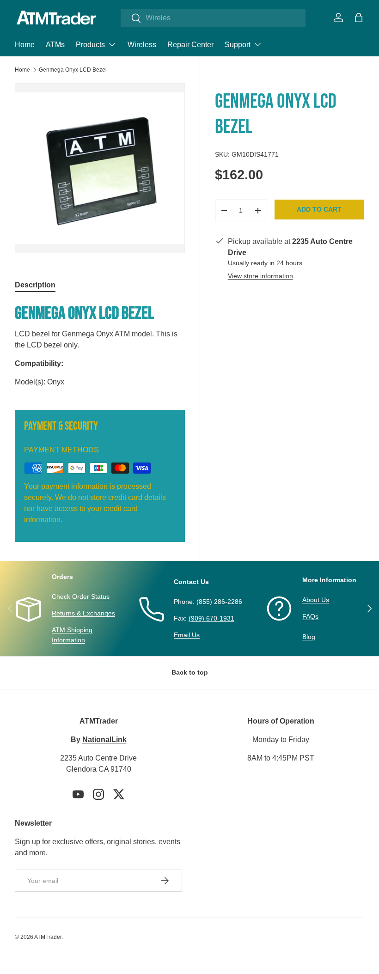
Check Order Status (81, 596)
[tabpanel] (100, 345)
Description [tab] (35, 285)
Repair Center (190, 45)
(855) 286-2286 (219, 601)
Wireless (142, 45)
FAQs (310, 616)
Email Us (187, 635)
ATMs (55, 45)
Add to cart (319, 209)
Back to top (189, 672)
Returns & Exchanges (83, 613)
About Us (315, 599)
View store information (260, 276)
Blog (308, 636)
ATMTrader (47, 937)
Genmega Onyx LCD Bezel (73, 70)
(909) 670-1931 (211, 618)
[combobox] (213, 18)
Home (25, 45)
